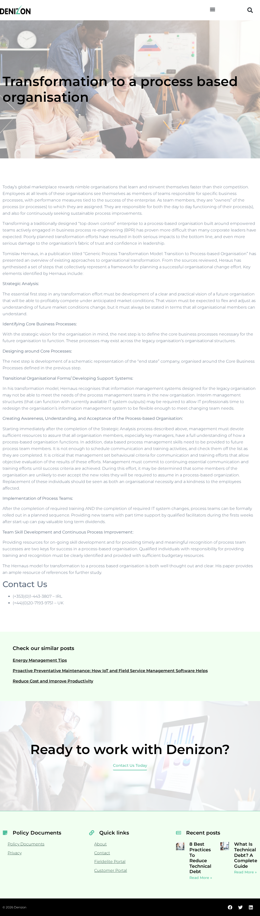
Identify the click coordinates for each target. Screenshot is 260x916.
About (100, 844)
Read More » (200, 877)
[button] (212, 9)
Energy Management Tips (40, 660)
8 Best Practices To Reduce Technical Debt (200, 857)
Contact (102, 853)
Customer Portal (110, 870)
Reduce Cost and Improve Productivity (53, 681)
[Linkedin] (250, 907)
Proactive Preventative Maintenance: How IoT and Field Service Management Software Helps (110, 670)
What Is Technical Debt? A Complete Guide (245, 855)
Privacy (15, 853)
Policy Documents (26, 844)
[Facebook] (230, 907)
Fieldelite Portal (109, 861)
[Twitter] (240, 907)
